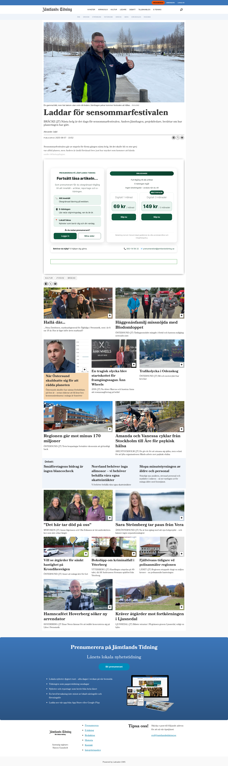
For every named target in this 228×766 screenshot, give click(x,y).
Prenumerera (92, 726)
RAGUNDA (147, 17)
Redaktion (90, 736)
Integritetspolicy (93, 750)
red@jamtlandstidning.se (163, 736)
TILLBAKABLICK (144, 10)
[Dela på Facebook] (174, 138)
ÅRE (78, 17)
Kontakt (89, 745)
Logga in (65, 236)
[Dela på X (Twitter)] (178, 138)
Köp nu (124, 217)
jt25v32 (60, 278)
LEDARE (123, 10)
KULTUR (114, 10)
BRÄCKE (119, 17)
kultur (49, 278)
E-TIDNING (157, 10)
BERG (127, 17)
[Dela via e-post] (182, 138)
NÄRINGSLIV (103, 10)
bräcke (71, 278)
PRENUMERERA (158, 2)
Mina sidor (89, 236)
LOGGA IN (181, 2)
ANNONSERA (170, 2)
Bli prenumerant (114, 666)
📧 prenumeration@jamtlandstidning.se (157, 249)
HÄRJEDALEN (136, 17)
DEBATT (132, 10)
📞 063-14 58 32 (131, 249)
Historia (89, 740)
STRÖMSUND (96, 17)
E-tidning (89, 730)
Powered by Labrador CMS (114, 762)
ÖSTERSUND (108, 17)
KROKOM (86, 17)
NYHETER (91, 10)
